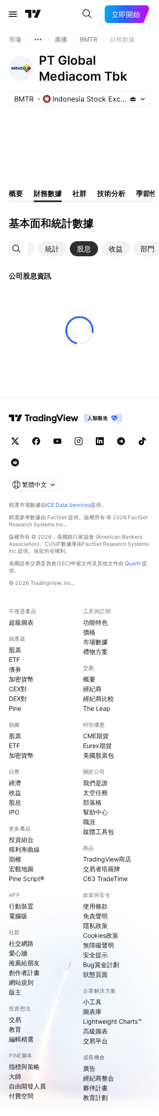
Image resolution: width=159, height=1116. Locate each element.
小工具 (92, 1002)
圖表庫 (92, 1011)
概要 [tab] (16, 193)
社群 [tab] (79, 193)
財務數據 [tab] (48, 193)
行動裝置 (21, 906)
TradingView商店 (107, 859)
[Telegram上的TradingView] (121, 441)
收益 (15, 792)
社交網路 (21, 943)
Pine (15, 708)
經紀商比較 (98, 698)
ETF (14, 659)
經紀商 (92, 689)
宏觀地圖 (21, 869)
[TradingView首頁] (33, 14)
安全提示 (95, 955)
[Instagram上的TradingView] (78, 441)
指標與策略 (24, 1066)
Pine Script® (26, 878)
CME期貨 (96, 736)
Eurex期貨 (97, 745)
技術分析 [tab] (111, 193)
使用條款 (95, 906)
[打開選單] (13, 14)
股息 (15, 802)
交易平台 (95, 1041)
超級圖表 (21, 622)
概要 (89, 679)
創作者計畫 (24, 972)
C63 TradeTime (105, 878)
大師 (15, 1076)
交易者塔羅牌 (101, 869)
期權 (15, 859)
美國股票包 (98, 755)
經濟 (15, 783)
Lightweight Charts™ (112, 1021)
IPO (14, 812)
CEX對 (18, 689)
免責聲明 (95, 916)
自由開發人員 (27, 1086)
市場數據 (95, 642)
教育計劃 (95, 1097)
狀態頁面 (95, 974)
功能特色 (95, 622)
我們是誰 (95, 783)
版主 (15, 992)
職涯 (89, 822)
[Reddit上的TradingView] (15, 462)
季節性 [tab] (146, 193)
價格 (89, 632)
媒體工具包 (98, 831)
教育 (15, 1029)
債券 (15, 669)
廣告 (89, 1068)
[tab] (52, 248)
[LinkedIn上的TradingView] (100, 441)
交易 (15, 1019)
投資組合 (21, 839)
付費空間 (21, 1096)
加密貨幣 (21, 679)
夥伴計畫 (95, 1088)
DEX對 (18, 698)
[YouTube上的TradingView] (57, 441)
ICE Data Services (68, 504)
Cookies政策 (100, 935)
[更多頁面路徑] (38, 39)
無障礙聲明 (98, 945)
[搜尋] (87, 14)
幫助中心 (95, 812)
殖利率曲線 (24, 849)
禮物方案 (95, 651)
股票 (15, 650)
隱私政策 (95, 925)
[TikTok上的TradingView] (142, 441)
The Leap (96, 708)
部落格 (92, 802)
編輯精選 (21, 1039)
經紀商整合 (98, 1078)
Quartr (132, 563)
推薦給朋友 (24, 963)
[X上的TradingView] (15, 441)
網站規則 (21, 982)
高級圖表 (95, 1031)
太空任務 (95, 792)
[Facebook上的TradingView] (36, 441)
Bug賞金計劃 (101, 964)
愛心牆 (18, 953)
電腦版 (18, 916)
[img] (133, 99)
